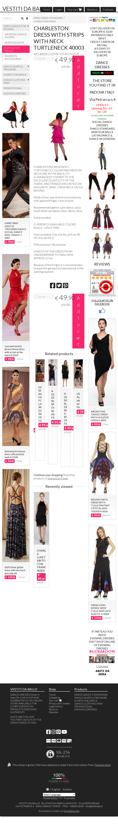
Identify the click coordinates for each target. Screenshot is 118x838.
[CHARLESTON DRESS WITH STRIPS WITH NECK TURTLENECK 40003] (59, 136)
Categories (54, 697)
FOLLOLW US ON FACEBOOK (102, 302)
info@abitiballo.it (94, 806)
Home (52, 694)
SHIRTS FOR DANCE (15, 74)
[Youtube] (64, 732)
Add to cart (78, 83)
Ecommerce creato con (59, 810)
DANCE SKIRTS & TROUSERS (13, 68)
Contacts (108, 9)
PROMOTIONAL (13, 88)
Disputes (53, 712)
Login (58, 9)
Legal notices (56, 706)
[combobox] (44, 58)
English (56, 789)
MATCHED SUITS (14, 42)
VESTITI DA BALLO (25, 8)
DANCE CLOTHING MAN (15, 81)
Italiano (67, 789)
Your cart (73, 9)
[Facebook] (48, 732)
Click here (102, 666)
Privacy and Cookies (59, 703)
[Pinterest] (58, 732)
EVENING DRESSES (15, 93)
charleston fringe (58, 478)
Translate (69, 798)
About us (92, 9)
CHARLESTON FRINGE (45, 21)
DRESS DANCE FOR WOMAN (48, 18)
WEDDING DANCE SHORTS (16, 36)
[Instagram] (53, 732)
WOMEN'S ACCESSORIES (13, 57)
